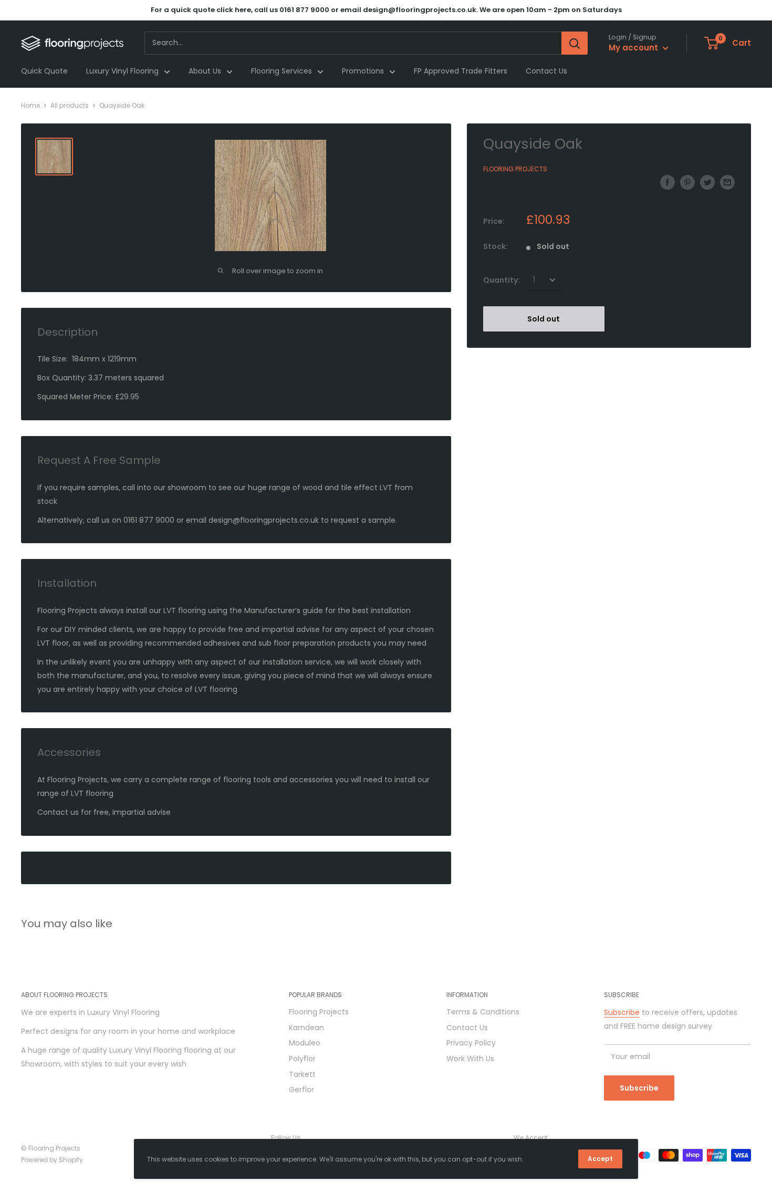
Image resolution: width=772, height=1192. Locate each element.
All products (69, 105)
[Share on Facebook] (667, 181)
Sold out (543, 319)
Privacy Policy (471, 1043)
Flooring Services (281, 71)
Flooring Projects (515, 168)
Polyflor (302, 1058)
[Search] (574, 43)
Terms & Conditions (482, 1012)
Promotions (363, 71)
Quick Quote (44, 71)
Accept (600, 1158)
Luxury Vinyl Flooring (122, 71)
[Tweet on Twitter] (707, 181)
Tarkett (302, 1074)
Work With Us (470, 1058)
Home (30, 105)
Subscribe (622, 1012)
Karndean (306, 1027)
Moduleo (304, 1043)
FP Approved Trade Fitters (460, 71)
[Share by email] (727, 181)
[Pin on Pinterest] (687, 181)
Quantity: (501, 280)
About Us (205, 71)
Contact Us (546, 71)
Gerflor (301, 1089)
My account (634, 48)
